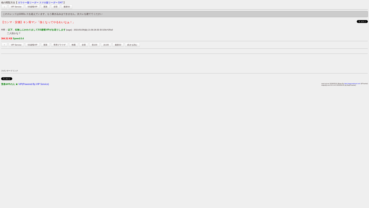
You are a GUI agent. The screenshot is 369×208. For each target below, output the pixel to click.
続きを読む (132, 45)
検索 (74, 45)
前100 (94, 45)
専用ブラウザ (59, 45)
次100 (106, 45)
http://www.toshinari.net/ (352, 83)
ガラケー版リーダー (28, 2)
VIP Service (16, 6)
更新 (45, 6)
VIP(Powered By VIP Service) (33, 84)
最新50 (67, 6)
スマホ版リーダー (48, 2)
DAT (60, 2)
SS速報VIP (32, 6)
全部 (55, 6)
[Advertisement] (53, 61)
